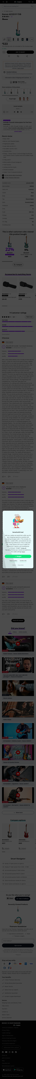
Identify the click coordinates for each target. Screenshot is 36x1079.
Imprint (14, 564)
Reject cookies (13, 560)
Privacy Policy (21, 564)
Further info (23, 560)
